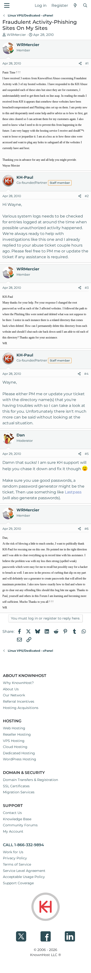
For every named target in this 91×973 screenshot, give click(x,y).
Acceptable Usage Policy (24, 877)
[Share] (80, 63)
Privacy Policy (15, 858)
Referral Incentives (18, 701)
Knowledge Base (17, 819)
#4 (86, 374)
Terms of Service (17, 864)
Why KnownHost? (18, 683)
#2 (87, 196)
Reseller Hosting (17, 734)
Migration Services (18, 792)
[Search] (85, 5)
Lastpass (73, 492)
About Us (11, 689)
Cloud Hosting (15, 747)
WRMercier (16, 34)
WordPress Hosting (19, 759)
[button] (7, 5)
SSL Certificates (16, 786)
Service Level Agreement (24, 870)
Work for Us (13, 852)
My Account (13, 831)
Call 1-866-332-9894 (23, 845)
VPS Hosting (14, 741)
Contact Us (12, 813)
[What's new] (75, 5)
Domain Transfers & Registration (30, 780)
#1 (87, 63)
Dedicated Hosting (19, 753)
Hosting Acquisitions (20, 708)
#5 (87, 454)
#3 (87, 287)
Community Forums (20, 825)
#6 (86, 529)
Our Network (14, 695)
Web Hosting (14, 728)
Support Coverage (18, 883)
